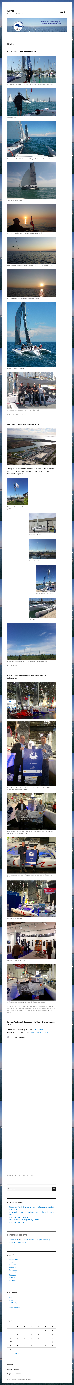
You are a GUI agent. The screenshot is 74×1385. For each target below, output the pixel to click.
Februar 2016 (13, 1277)
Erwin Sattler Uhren (29, 1008)
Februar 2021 (13, 1260)
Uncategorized (23, 666)
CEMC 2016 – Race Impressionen (21, 52)
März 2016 (13, 1275)
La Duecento (11, 1010)
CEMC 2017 (13, 1303)
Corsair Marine (18, 1008)
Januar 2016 (13, 1280)
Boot (51, 1006)
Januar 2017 (13, 1270)
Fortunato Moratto (40, 1008)
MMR (10, 11)
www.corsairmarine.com (39, 1032)
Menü (62, 12)
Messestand (43, 1010)
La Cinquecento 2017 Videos (19, 1217)
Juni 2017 (12, 1265)
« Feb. (17, 1353)
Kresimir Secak (51, 1008)
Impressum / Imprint (14, 1374)
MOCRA (10, 1365)
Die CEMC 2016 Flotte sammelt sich (23, 424)
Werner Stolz (13, 1240)
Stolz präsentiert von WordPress (21, 1379)
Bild (17, 414)
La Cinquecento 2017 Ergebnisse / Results (24, 1220)
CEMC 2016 (23, 414)
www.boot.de (38, 1030)
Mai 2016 (12, 1272)
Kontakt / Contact (13, 1369)
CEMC (31, 1175)
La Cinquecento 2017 (16, 1222)
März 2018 (13, 1262)
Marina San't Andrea (34, 1010)
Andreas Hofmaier (44, 1006)
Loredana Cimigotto (21, 1010)
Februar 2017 (13, 1267)
